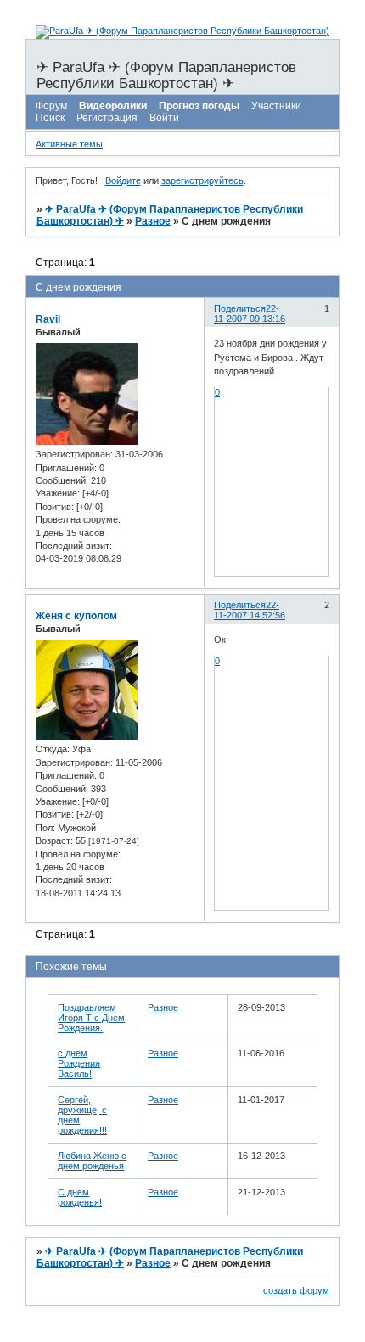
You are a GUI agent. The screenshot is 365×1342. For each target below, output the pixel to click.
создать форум (296, 1290)
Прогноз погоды (199, 106)
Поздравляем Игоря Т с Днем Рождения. (91, 1017)
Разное (153, 221)
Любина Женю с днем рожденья (92, 1161)
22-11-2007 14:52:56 (249, 610)
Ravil (48, 319)
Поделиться (240, 308)
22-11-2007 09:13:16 (249, 313)
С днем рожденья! (80, 1197)
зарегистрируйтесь (202, 180)
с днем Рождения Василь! (79, 1063)
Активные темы (69, 144)
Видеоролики (113, 106)
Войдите (123, 180)
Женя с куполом (76, 616)
